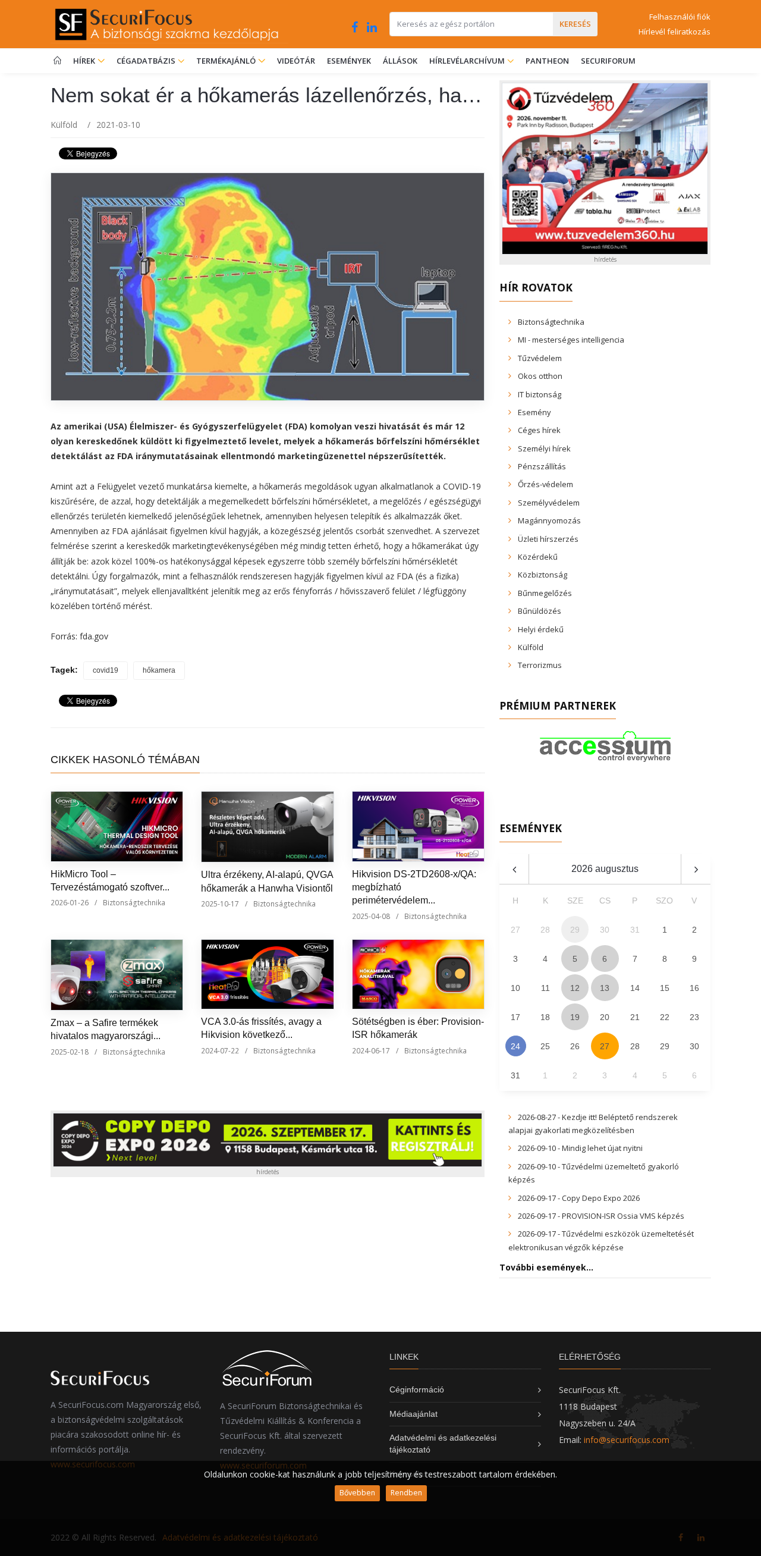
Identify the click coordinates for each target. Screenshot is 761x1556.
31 (515, 1075)
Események (349, 60)
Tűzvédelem (540, 358)
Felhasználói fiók (679, 16)
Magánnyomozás (549, 520)
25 (545, 1046)
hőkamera (159, 670)
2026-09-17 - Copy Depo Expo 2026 (579, 1198)
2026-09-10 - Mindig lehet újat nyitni (580, 1148)
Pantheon (547, 60)
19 (575, 1017)
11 (545, 988)
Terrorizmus (540, 665)
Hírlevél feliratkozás (674, 31)
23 (694, 1017)
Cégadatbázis (147, 60)
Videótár (296, 60)
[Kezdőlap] (57, 61)
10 (515, 988)
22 (664, 1017)
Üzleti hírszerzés (548, 539)
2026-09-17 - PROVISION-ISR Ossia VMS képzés (601, 1215)
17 (515, 1017)
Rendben (406, 1493)
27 (604, 1046)
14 (635, 988)
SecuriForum (608, 60)
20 (604, 1017)
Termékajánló (226, 60)
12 (575, 988)
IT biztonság (539, 394)
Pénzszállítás (542, 466)
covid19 (105, 670)
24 (515, 1046)
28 (635, 1046)
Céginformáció (416, 1389)
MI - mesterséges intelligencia (571, 339)
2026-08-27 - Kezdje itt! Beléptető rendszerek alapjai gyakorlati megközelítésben (593, 1123)
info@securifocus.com (626, 1439)
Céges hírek (539, 430)
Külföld (64, 124)
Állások (400, 60)
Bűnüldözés (539, 611)
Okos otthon (540, 376)
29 (664, 1046)
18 (545, 1017)
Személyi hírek (544, 448)
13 (604, 988)
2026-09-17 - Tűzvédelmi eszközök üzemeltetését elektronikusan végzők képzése (601, 1240)
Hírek (85, 60)
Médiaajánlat (413, 1414)
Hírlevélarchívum (468, 60)
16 (694, 988)
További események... (546, 1267)
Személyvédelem (549, 502)
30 (694, 1046)
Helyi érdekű (541, 629)
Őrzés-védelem (545, 484)
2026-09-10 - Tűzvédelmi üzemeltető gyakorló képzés (593, 1173)
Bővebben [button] (357, 1493)
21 (635, 1017)
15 (664, 988)
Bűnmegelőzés (545, 593)
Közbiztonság (542, 574)
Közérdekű (538, 556)
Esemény (534, 412)
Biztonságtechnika (134, 903)
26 (575, 1046)
